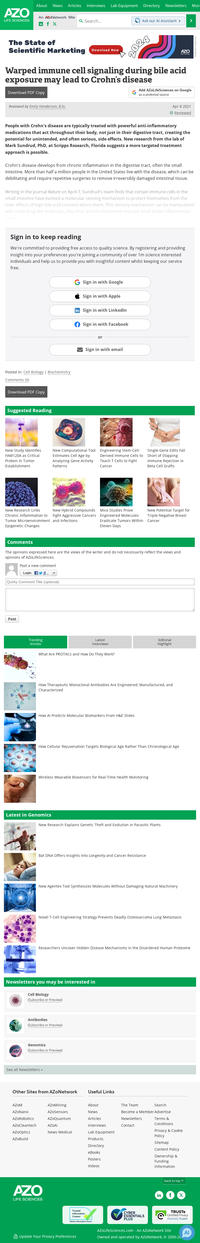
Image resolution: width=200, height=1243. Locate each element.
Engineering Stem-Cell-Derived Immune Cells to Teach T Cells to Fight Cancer (121, 458)
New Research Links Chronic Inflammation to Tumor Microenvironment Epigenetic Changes (27, 518)
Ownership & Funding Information (165, 1161)
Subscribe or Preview (45, 999)
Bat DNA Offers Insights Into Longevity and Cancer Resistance (92, 855)
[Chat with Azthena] (187, 1232)
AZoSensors (58, 1111)
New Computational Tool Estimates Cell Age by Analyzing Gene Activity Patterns (74, 458)
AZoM (17, 1104)
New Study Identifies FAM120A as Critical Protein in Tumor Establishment (23, 458)
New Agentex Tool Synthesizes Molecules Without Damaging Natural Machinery (108, 886)
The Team (129, 1104)
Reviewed (182, 112)
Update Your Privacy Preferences (47, 1236)
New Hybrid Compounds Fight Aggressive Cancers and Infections (74, 515)
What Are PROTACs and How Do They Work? (77, 654)
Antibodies (37, 1019)
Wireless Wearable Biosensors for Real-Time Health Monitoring (93, 777)
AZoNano (20, 1111)
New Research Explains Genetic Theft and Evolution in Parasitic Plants (100, 824)
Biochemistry (59, 371)
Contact (127, 1125)
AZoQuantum (59, 1118)
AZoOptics (21, 1132)
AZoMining (57, 1104)
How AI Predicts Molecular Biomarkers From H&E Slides (87, 715)
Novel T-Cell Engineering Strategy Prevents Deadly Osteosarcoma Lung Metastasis (110, 917)
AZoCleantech (24, 1125)
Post (12, 618)
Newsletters (131, 1118)
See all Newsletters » (25, 1069)
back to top (172, 1180)
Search (160, 1104)
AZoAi (53, 1125)
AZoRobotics (23, 1118)
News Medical (60, 1132)
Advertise (162, 1111)
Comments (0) (17, 379)
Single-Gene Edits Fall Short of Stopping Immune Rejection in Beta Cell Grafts (166, 458)
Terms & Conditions (163, 1121)
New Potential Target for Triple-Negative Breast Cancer (168, 515)
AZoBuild (20, 1138)
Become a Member (137, 1111)
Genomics (37, 1044)
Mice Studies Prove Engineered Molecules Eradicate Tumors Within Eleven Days (121, 518)
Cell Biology (33, 371)
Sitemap (161, 1142)
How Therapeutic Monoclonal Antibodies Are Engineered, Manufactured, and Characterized (106, 687)
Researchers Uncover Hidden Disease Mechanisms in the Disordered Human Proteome (114, 947)
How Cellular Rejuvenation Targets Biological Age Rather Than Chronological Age (109, 746)
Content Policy (166, 1149)
